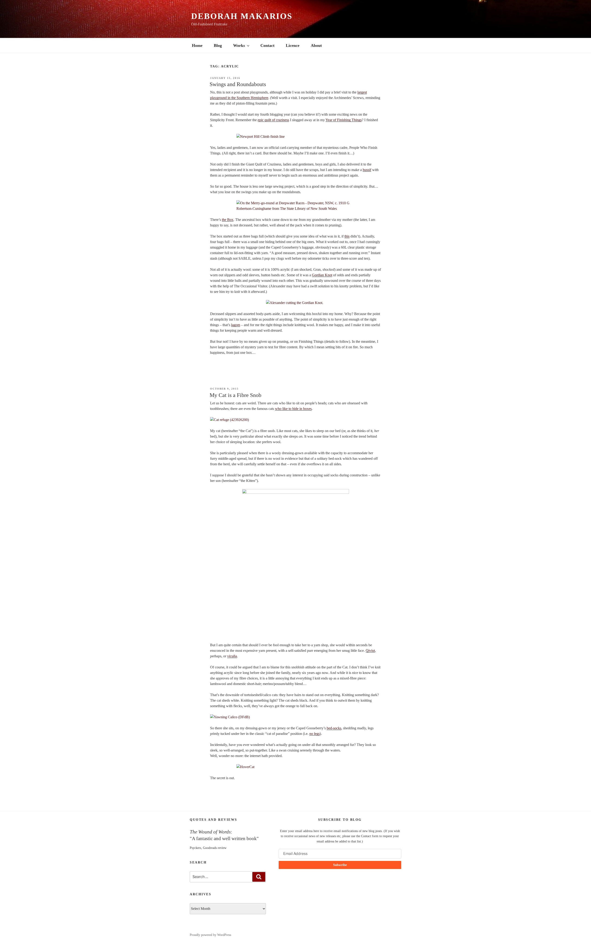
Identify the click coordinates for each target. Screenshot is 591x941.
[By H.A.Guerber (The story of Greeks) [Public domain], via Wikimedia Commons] (295, 303)
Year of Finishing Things (344, 120)
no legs (314, 734)
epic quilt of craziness (273, 120)
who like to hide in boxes (293, 409)
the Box (227, 220)
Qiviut (370, 650)
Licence (292, 45)
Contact (267, 45)
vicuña (232, 656)
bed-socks (334, 728)
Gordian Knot (322, 275)
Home (197, 45)
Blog (218, 45)
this (347, 236)
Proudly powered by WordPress (210, 935)
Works (239, 45)
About (316, 45)
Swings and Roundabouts (238, 84)
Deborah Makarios (241, 16)
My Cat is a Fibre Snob (235, 395)
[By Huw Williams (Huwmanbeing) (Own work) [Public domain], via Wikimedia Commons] (295, 136)
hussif (367, 170)
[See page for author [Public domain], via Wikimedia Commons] (295, 205)
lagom (235, 325)
